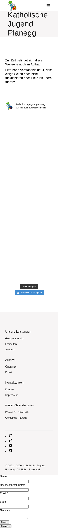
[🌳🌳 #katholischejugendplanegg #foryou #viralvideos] (29, 240)
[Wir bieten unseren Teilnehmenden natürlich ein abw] (29, 127)
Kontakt (9, 389)
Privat (8, 372)
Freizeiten (11, 344)
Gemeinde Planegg (16, 417)
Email (4, 493)
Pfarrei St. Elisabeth (16, 412)
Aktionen (10, 349)
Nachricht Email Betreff (12, 485)
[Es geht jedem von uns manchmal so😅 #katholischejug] (29, 268)
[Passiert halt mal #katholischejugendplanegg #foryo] (29, 183)
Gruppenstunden (14, 338)
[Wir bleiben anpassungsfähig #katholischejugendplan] (29, 155)
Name (4, 476)
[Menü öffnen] (48, 5)
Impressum (11, 395)
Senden (4, 522)
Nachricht (5, 510)
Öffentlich (10, 366)
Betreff (3, 502)
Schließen (5, 526)
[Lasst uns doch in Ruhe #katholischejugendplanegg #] (29, 211)
